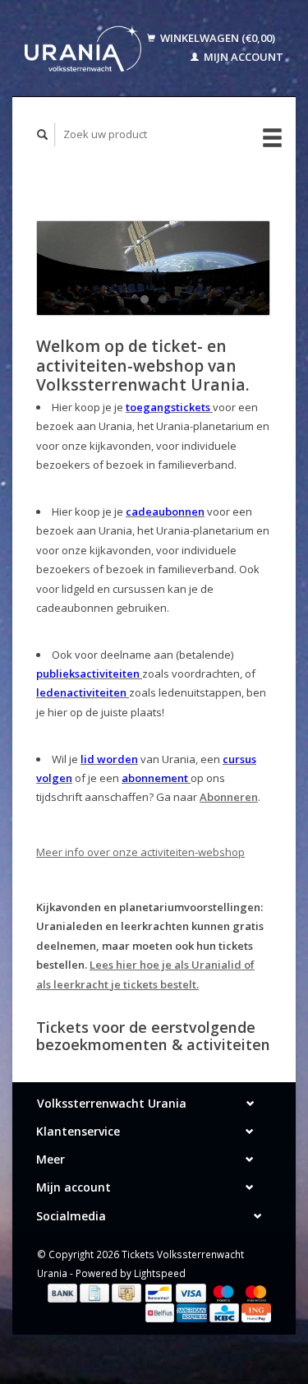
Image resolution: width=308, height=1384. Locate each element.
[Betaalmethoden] (64, 1291)
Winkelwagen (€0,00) (216, 37)
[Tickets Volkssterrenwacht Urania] (83, 48)
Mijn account (242, 56)
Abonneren (229, 796)
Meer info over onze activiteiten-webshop (140, 852)
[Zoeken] (42, 134)
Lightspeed (160, 1273)
